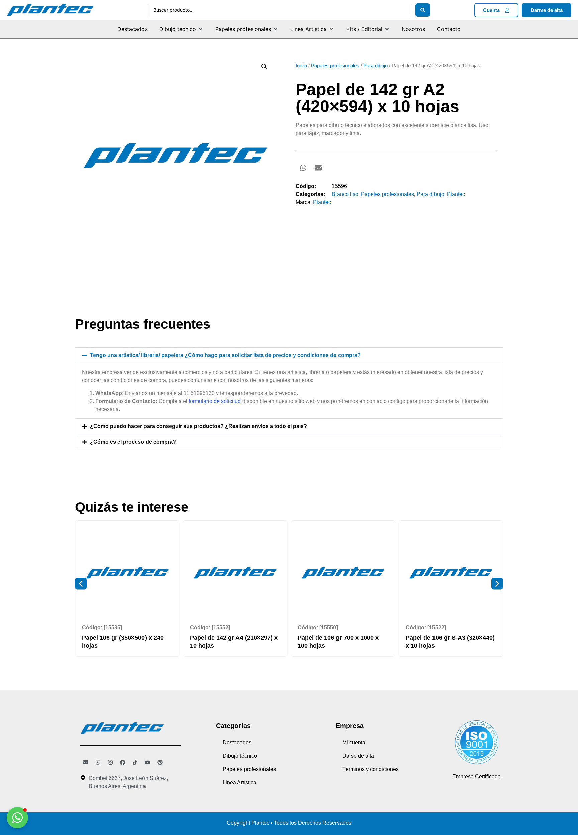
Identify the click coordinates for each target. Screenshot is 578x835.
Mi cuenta (353, 742)
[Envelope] (85, 762)
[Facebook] (122, 762)
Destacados (237, 742)
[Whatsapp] (98, 762)
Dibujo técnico (240, 756)
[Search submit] (422, 10)
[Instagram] (110, 762)
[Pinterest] (160, 762)
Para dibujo (375, 65)
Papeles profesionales (335, 65)
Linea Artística (239, 782)
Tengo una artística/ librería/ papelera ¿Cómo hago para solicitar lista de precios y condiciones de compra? (225, 355)
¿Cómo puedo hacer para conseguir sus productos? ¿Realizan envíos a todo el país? (198, 426)
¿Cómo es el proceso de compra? (133, 442)
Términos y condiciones (370, 769)
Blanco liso (345, 194)
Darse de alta (358, 756)
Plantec (456, 194)
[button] (181, 29)
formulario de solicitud (215, 401)
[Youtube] (147, 762)
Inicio (301, 65)
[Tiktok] (135, 762)
